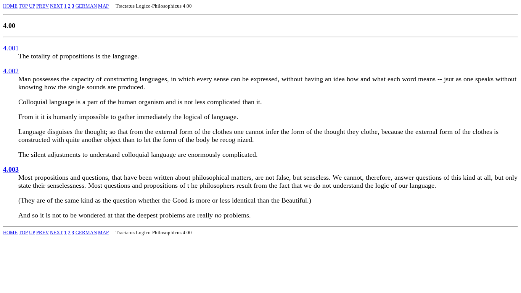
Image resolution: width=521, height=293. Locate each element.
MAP (103, 6)
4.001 (11, 48)
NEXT (56, 6)
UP (32, 6)
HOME (10, 6)
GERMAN (86, 6)
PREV (42, 6)
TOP (23, 6)
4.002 (11, 71)
